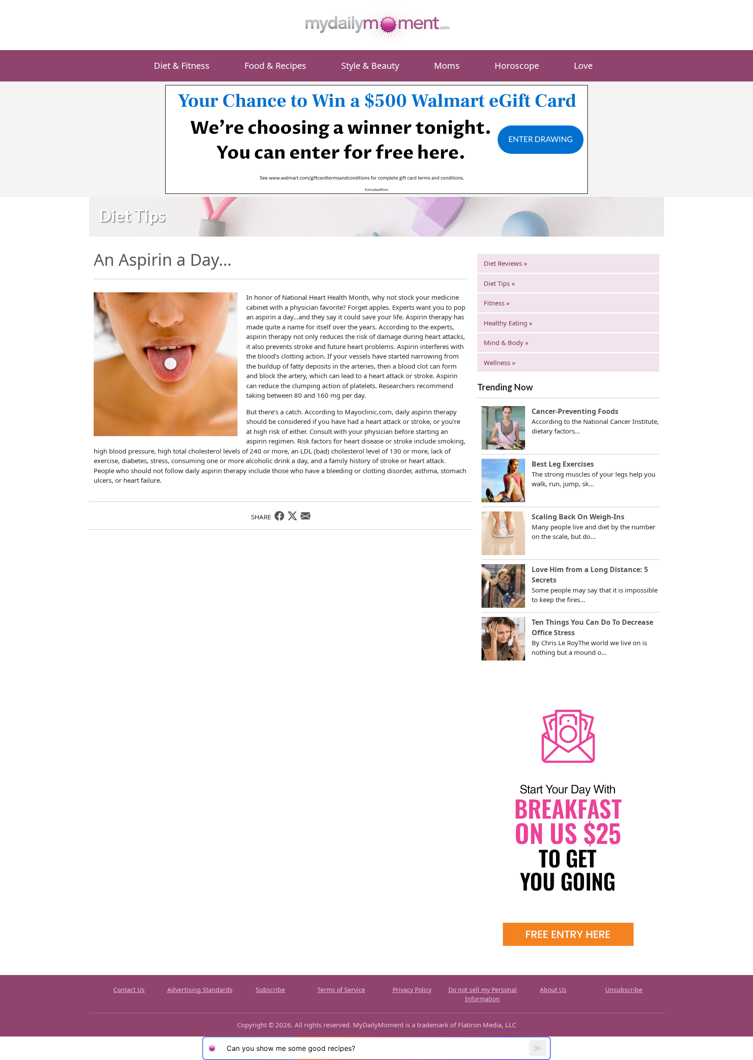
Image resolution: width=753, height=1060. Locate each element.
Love (583, 65)
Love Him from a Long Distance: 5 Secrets (590, 575)
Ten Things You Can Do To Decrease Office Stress (592, 627)
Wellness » (500, 362)
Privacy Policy (412, 989)
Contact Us (129, 989)
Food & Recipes (275, 65)
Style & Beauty (370, 65)
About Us (553, 989)
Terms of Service (341, 989)
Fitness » (497, 302)
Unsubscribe (623, 989)
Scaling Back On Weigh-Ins (578, 517)
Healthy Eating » (508, 322)
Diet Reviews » (505, 263)
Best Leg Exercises (563, 464)
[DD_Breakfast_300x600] (568, 814)
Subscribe (270, 989)
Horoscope (517, 65)
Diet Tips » (499, 283)
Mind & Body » (506, 342)
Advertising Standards (200, 989)
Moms (447, 65)
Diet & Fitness (182, 65)
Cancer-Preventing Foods (575, 411)
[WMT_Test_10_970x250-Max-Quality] (376, 138)
